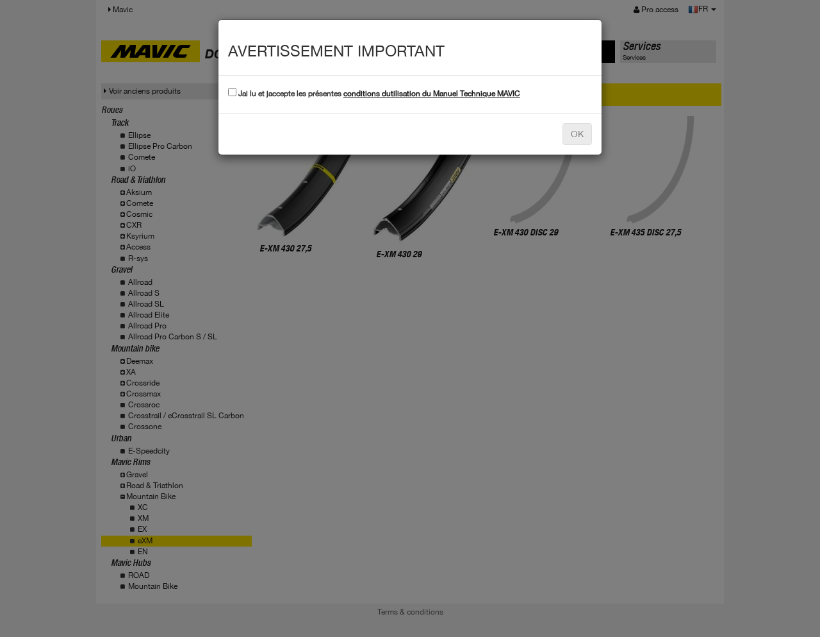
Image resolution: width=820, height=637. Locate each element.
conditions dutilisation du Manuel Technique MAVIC (431, 93)
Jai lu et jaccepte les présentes (378, 93)
